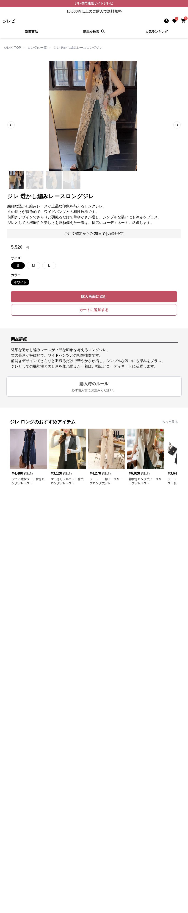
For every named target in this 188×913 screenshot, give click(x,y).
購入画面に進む (94, 296)
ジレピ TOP (12, 47)
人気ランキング (156, 31)
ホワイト (20, 282)
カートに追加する (94, 310)
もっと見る (170, 422)
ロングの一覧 (37, 47)
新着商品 (31, 31)
